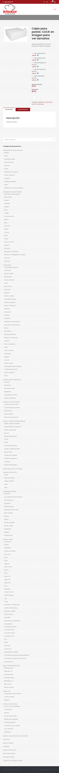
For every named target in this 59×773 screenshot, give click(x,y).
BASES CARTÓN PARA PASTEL (11, 666)
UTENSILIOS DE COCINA (10, 704)
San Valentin (7, 331)
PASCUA (6, 516)
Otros (5, 557)
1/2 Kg (6, 601)
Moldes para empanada (11, 719)
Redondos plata (8, 668)
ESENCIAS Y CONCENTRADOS (11, 402)
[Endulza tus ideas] (10, 9)
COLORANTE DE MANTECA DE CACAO (15, 658)
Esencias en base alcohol (11, 417)
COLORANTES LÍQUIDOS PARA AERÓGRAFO (16, 655)
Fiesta (6, 283)
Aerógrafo (7, 178)
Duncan (6, 570)
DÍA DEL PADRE (8, 526)
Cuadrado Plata (8, 674)
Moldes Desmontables (10, 465)
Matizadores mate (9, 388)
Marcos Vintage (8, 273)
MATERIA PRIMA (8, 539)
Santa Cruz (7, 576)
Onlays (6, 239)
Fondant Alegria (8, 595)
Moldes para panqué (10, 430)
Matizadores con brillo (10, 395)
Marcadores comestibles (11, 251)
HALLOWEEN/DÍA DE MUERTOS (13, 497)
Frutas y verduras (9, 280)
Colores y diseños (9, 697)
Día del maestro (8, 363)
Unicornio (7, 226)
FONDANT (7, 589)
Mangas (6, 152)
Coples (6, 168)
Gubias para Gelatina (10, 181)
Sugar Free (7, 579)
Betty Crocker (8, 567)
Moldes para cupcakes (10, 455)
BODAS (6, 519)
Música (6, 328)
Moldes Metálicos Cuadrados (12, 427)
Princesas (7, 315)
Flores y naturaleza (9, 344)
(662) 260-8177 (9, 2)
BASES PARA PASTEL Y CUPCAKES (12, 469)
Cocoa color (7, 554)
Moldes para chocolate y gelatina (13, 188)
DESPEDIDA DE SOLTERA (11, 510)
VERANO (6, 532)
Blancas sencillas (9, 687)
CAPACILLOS (6, 691)
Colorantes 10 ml (9, 636)
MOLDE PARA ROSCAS (10, 436)
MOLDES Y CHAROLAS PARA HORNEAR (14, 421)
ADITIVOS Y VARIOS (9, 611)
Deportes (7, 293)
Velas (5, 487)
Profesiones (7, 353)
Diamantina (7, 385)
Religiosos (7, 309)
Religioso (6, 206)
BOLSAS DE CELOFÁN (9, 753)
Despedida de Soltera (10, 299)
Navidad (6, 200)
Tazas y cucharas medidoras (12, 706)
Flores (6, 210)
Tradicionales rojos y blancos (12, 693)
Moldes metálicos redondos (12, 423)
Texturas (6, 165)
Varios (6, 185)
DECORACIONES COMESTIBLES (12, 380)
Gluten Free (7, 583)
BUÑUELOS (7, 732)
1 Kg (5, 598)
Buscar (53, 139)
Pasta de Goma (8, 662)
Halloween (7, 203)
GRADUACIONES (9, 506)
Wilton (6, 642)
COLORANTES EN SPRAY (11, 652)
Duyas (6, 156)
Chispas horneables (10, 551)
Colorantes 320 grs (9, 633)
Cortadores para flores (10, 369)
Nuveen (6, 544)
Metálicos (7, 700)
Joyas (5, 223)
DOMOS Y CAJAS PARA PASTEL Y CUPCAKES (15, 736)
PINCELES (7, 258)
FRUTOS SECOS (8, 614)
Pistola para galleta (9, 722)
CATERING (6, 746)
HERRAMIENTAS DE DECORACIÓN (13, 150)
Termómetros (8, 709)
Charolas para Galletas (10, 445)
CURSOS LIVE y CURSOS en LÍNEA (12, 760)
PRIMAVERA (7, 529)
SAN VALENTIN (8, 500)
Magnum (6, 245)
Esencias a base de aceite (11, 404)
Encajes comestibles (10, 398)
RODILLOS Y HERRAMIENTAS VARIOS (15, 255)
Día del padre (8, 277)
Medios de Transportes (11, 337)
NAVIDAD (7, 494)
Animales (6, 341)
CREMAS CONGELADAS (10, 608)
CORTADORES (7, 265)
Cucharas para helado (10, 716)
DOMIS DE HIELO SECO (9, 750)
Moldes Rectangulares (10, 458)
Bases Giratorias (9, 162)
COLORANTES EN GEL (10, 627)
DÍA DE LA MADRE (9, 522)
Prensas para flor (9, 216)
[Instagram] (47, 2)
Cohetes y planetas (9, 302)
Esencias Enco (8, 411)
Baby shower (8, 197)
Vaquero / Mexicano (10, 305)
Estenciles (7, 261)
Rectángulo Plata (9, 677)
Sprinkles (7, 382)
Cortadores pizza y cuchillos (12, 725)
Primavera (7, 318)
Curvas (6, 439)
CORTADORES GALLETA (11, 267)
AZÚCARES (7, 617)
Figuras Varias (8, 452)
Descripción (9, 109)
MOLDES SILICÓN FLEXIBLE (12, 194)
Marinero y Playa (9, 296)
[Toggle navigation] (55, 9)
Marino (6, 219)
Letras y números (9, 242)
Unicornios (7, 289)
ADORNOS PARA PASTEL (10, 472)
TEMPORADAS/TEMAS (9, 491)
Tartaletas (7, 461)
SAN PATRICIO (8, 535)
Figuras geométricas (10, 334)
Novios (6, 474)
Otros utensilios (8, 729)
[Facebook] (44, 2)
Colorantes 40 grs (9, 629)
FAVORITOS (6, 739)
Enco (5, 639)
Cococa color (7, 649)
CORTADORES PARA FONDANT (13, 366)
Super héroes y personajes (12, 325)
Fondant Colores (9, 592)
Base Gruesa (7, 684)
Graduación (7, 270)
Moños (6, 229)
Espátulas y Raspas (9, 159)
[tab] (9, 109)
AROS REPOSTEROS (8, 757)
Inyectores (7, 248)
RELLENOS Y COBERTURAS (12, 605)
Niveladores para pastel (11, 172)
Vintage (6, 213)
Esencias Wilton (8, 414)
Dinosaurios (7, 312)
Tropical (6, 360)
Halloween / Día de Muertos (12, 321)
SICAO (6, 560)
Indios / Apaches (9, 350)
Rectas (6, 442)
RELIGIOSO (7, 503)
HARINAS (6, 564)
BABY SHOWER (8, 513)
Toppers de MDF (9, 481)
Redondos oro (8, 671)
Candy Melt (7, 548)
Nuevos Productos (8, 743)
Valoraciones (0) (23, 109)
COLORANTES (8, 624)
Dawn (5, 573)
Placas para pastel (9, 478)
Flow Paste (7, 645)
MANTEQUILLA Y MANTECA (12, 621)
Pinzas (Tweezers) (9, 175)
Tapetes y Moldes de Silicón (12, 449)
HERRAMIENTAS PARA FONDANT (12, 192)
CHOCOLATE (7, 542)
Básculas (6, 713)
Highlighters (7, 391)
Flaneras (6, 433)
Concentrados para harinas (12, 407)
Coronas (6, 232)
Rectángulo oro (8, 681)
